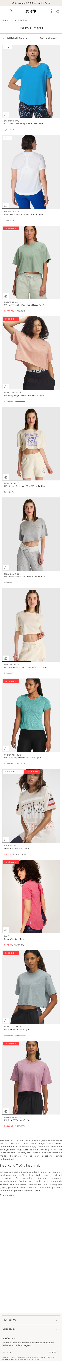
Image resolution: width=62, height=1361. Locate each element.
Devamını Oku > (8, 1195)
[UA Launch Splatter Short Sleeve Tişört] (31, 715)
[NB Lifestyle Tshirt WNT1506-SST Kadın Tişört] (31, 625)
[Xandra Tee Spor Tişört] (31, 896)
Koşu (40, 1184)
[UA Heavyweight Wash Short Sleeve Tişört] (31, 262)
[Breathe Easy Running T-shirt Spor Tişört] (31, 81)
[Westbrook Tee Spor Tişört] (31, 806)
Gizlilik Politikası (9, 1359)
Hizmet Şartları (26, 1359)
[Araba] (58, 11)
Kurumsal (9, 1329)
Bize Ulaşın (10, 1320)
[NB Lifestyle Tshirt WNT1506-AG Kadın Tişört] (31, 534)
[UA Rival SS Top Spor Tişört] (31, 987)
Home (5, 20)
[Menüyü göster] (4, 11)
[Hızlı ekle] (6, 115)
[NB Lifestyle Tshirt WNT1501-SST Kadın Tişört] (31, 443)
